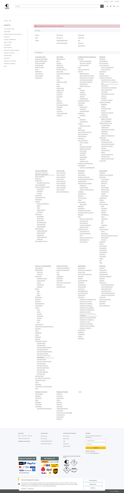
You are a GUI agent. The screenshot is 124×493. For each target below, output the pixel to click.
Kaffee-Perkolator (41, 233)
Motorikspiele (38, 71)
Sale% (80, 391)
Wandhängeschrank (83, 291)
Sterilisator (103, 239)
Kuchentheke (104, 92)
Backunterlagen (105, 187)
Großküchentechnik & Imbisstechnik (12, 34)
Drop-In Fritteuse (61, 175)
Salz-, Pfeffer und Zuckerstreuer (42, 378)
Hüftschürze (40, 272)
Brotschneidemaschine (85, 233)
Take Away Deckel (41, 345)
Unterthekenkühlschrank (107, 154)
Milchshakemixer (84, 223)
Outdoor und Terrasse (9, 53)
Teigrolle (103, 193)
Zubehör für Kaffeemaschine (87, 189)
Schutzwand (59, 96)
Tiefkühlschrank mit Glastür (108, 129)
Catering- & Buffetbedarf (10, 39)
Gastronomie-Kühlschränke (107, 144)
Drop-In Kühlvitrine (105, 69)
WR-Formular (60, 35)
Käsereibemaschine (84, 239)
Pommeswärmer (84, 84)
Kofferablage (38, 332)
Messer (103, 231)
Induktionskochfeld (84, 111)
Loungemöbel (60, 276)
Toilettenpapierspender (62, 408)
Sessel (58, 98)
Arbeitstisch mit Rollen (85, 312)
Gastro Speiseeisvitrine (106, 89)
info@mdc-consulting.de (24, 441)
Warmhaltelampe (41, 224)
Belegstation (104, 104)
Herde (79, 88)
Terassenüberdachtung (62, 105)
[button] (107, 6)
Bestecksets (38, 299)
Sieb (102, 223)
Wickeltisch (59, 419)
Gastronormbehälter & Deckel (42, 187)
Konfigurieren (93, 484)
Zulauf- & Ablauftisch (104, 305)
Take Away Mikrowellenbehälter (44, 351)
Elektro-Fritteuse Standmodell (87, 75)
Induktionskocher (82, 181)
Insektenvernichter (61, 287)
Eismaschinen (102, 71)
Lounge (58, 86)
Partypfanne (102, 242)
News (111, 1)
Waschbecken (102, 301)
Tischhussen (60, 111)
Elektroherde (83, 94)
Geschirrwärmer (39, 324)
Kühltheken (104, 98)
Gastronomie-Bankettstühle (63, 73)
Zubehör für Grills (84, 161)
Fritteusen (80, 71)
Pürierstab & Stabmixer (85, 225)
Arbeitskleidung (39, 270)
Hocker (58, 75)
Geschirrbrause (103, 272)
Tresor (36, 388)
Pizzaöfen (80, 123)
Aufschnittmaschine (84, 231)
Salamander (83, 155)
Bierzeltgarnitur (60, 67)
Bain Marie (80, 59)
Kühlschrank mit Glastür (107, 146)
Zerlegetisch (81, 332)
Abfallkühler (102, 59)
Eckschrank (80, 276)
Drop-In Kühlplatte (61, 181)
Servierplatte (40, 212)
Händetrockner (60, 398)
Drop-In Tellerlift (61, 189)
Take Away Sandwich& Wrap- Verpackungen (44, 356)
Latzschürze (40, 274)
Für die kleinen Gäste (9, 29)
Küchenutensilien (103, 204)
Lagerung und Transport (10, 61)
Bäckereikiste (104, 181)
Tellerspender (38, 199)
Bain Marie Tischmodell (85, 63)
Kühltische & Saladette (104, 102)
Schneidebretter (103, 252)
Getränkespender (39, 228)
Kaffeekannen (83, 185)
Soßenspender (81, 130)
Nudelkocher (81, 113)
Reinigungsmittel (61, 414)
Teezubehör (102, 254)
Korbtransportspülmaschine (108, 293)
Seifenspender (60, 417)
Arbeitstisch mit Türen (85, 321)
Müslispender (38, 195)
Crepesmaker (81, 173)
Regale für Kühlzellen (106, 119)
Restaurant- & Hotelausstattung (11, 50)
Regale (36, 400)
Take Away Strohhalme (42, 365)
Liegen (58, 274)
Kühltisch (103, 106)
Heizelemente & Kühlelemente (44, 408)
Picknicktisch (60, 92)
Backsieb (103, 185)
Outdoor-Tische (60, 90)
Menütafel (37, 339)
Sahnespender (102, 248)
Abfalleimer (59, 394)
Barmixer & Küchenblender (86, 219)
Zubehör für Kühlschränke (107, 158)
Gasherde (82, 96)
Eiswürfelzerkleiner (39, 303)
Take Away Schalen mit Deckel (44, 361)
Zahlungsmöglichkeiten (62, 40)
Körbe (38, 208)
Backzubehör (102, 177)
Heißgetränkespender (42, 230)
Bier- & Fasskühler (103, 63)
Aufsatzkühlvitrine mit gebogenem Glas (109, 82)
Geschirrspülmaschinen (107, 287)
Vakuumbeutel (83, 204)
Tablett (37, 382)
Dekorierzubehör (105, 189)
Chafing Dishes (38, 180)
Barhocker (59, 63)
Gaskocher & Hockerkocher (63, 270)
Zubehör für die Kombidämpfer (87, 167)
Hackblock (103, 212)
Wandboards (81, 338)
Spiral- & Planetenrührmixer (85, 132)
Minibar (103, 152)
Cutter (81, 235)
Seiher (102, 221)
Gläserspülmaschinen (106, 289)
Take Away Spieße (41, 363)
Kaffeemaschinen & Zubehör (85, 183)
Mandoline (102, 227)
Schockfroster (102, 160)
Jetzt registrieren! (95, 453)
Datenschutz (31, 488)
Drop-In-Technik (8, 42)
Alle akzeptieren (93, 480)
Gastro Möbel (7, 31)
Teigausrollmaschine (83, 134)
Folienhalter (102, 202)
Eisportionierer (103, 198)
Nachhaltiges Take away (41, 341)
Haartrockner (60, 396)
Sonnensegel (60, 280)
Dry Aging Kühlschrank (106, 142)
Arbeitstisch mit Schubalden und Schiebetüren (88, 314)
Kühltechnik (7, 37)
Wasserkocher (81, 208)
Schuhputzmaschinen (40, 380)
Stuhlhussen (60, 103)
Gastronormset (40, 189)
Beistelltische (60, 65)
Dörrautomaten (81, 175)
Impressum (23, 488)
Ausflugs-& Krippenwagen (41, 59)
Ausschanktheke (103, 61)
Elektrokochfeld (83, 107)
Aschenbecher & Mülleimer (63, 268)
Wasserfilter (102, 303)
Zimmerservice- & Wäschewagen (64, 412)
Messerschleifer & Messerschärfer (109, 235)
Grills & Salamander (83, 140)
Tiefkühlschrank (105, 127)
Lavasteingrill (83, 153)
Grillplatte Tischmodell (85, 148)
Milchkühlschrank (105, 150)
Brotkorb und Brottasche (43, 203)
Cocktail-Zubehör (41, 280)
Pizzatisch (103, 110)
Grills (58, 272)
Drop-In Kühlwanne (61, 187)
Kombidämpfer (81, 165)
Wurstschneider (83, 242)
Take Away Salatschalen (42, 353)
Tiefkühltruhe (104, 133)
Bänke (58, 61)
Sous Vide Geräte (82, 198)
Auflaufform (102, 173)
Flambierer (103, 210)
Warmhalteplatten (41, 226)
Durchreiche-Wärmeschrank (85, 274)
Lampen (37, 335)
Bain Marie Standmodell (85, 61)
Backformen (104, 183)
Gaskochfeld (83, 109)
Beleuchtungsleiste (39, 176)
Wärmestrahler (40, 220)
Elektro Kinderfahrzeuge (41, 61)
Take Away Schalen (41, 359)
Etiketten (101, 200)
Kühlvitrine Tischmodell (107, 100)
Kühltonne (103, 148)
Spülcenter (102, 278)
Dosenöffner (104, 208)
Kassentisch (38, 328)
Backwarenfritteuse (84, 73)
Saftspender (40, 239)
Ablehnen (93, 488)
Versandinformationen (62, 43)
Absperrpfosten (39, 268)
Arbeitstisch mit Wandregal (86, 324)
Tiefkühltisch (104, 114)
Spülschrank (102, 297)
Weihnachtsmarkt (82, 136)
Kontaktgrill (81, 191)
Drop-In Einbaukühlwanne (107, 67)
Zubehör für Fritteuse (85, 86)
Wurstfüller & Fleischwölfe (84, 210)
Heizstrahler (59, 284)
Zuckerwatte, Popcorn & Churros (86, 212)
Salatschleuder (103, 250)
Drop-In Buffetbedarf (40, 185)
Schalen (39, 312)
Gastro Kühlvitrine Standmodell (108, 87)
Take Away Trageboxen (42, 372)
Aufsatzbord (81, 282)
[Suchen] (102, 6)
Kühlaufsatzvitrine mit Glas (107, 94)
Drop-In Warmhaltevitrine (63, 191)
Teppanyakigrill (83, 157)
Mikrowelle (80, 214)
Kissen (58, 80)
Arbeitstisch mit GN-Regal (86, 305)
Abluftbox (80, 278)
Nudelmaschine (82, 193)
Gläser (38, 309)
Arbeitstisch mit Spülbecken (84, 270)
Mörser (103, 216)
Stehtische (59, 100)
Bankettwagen (40, 216)
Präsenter (37, 201)
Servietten (39, 318)
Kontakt (117, 1)
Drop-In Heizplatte (61, 177)
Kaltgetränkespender (42, 237)
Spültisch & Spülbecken (105, 299)
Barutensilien (38, 276)
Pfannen (101, 244)
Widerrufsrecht (81, 45)
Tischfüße (59, 109)
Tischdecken (60, 107)
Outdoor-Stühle (60, 88)
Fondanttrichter (105, 191)
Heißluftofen (83, 119)
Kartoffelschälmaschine (83, 100)
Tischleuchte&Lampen (62, 113)
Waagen (101, 258)
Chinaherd (82, 92)
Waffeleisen (81, 206)
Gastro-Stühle (60, 71)
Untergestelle (81, 334)
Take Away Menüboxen (42, 349)
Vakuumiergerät (82, 202)
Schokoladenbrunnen (40, 197)
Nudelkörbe (82, 115)
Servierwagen (38, 404)
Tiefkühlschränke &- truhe (105, 123)
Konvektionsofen (84, 121)
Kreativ (37, 69)
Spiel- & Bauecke (39, 73)
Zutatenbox (39, 287)
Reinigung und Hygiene (9, 63)
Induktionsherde (84, 98)
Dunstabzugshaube (82, 280)
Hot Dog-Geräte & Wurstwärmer (85, 179)
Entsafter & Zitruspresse (84, 177)
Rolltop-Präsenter (41, 210)
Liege (58, 84)
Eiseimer (39, 282)
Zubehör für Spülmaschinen (108, 295)
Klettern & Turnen (39, 67)
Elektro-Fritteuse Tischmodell (87, 77)
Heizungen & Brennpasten (43, 182)
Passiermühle (104, 219)
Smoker (80, 128)
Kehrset (58, 400)
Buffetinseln (38, 178)
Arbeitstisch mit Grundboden (87, 307)
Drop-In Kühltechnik (104, 65)
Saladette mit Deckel (106, 108)
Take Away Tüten (41, 374)
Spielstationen (38, 77)
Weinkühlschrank (105, 156)
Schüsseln (39, 314)
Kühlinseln (103, 96)
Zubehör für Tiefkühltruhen (107, 135)
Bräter (79, 67)
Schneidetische (81, 330)
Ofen (79, 117)
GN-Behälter (40, 191)
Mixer (79, 216)
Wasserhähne (60, 410)
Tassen (38, 320)
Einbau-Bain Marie (84, 65)
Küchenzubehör (8, 47)
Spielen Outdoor (39, 75)
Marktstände (60, 278)
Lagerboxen (38, 396)
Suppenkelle (104, 225)
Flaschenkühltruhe (105, 125)
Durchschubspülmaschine (107, 284)
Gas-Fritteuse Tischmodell (86, 82)
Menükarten (38, 337)
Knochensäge (81, 103)
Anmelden (95, 448)
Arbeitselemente (82, 284)
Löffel (38, 293)
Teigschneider (104, 196)
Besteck (37, 289)
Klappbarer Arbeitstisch (85, 328)
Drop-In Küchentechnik (83, 69)
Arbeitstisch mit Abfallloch (86, 303)
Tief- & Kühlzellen (103, 117)
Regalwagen (38, 402)
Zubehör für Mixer (84, 227)
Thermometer (102, 256)
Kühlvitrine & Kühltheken (105, 77)
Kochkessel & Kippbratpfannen (85, 163)
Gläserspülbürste (103, 274)
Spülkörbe (101, 280)
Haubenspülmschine (106, 291)
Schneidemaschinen (83, 229)
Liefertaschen (38, 398)
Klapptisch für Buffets (62, 82)
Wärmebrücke (40, 218)
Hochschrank (81, 289)
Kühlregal (101, 73)
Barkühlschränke (105, 140)
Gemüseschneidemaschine (86, 237)
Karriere (106, 1)
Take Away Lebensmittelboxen (44, 347)
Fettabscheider (103, 270)
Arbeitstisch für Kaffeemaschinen (88, 299)
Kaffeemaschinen (84, 187)
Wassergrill (82, 159)
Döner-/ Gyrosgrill (84, 142)
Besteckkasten (38, 297)
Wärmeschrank (81, 295)
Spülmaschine (102, 282)
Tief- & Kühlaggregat (106, 121)
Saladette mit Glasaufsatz (107, 112)
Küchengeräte (7, 45)
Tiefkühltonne (104, 131)
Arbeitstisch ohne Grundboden (87, 326)
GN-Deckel (39, 193)
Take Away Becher (41, 343)
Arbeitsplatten (81, 268)
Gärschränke (81, 138)
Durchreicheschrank (83, 293)
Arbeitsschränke (82, 287)
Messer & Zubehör (103, 229)
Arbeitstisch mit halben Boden (87, 309)
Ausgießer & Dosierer (42, 278)
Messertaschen (104, 237)
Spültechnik (7, 58)
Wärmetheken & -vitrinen (41, 241)
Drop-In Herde (60, 179)
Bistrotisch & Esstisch (62, 69)
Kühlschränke (102, 137)
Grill (81, 144)
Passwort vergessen (90, 451)
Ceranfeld (82, 90)
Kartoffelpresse (105, 214)
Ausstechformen (105, 179)
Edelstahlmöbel (7, 55)
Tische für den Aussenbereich (64, 282)
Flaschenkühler (38, 305)
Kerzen (37, 330)
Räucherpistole (103, 246)
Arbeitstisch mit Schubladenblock (88, 317)
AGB (79, 40)
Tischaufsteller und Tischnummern (43, 386)
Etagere (39, 205)
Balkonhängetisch (61, 59)
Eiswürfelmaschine (104, 75)
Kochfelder (80, 105)
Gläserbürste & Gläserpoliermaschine (44, 326)
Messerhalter (104, 233)
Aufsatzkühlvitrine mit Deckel (108, 80)
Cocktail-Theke (81, 272)
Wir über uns (60, 37)
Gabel (38, 291)
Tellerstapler (38, 384)
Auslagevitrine (104, 85)
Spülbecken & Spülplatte (105, 276)
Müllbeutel (59, 404)
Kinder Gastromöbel (40, 63)
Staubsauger (60, 406)
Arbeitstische (81, 297)
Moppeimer (59, 402)
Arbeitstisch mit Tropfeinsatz (87, 319)
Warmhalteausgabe (41, 222)
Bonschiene (38, 301)
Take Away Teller (41, 369)
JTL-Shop (116, 491)
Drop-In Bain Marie (61, 173)
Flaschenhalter (40, 284)
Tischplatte (59, 115)
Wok (100, 260)
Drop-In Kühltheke (61, 183)
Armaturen (102, 268)
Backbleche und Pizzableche (106, 175)
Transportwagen (39, 394)
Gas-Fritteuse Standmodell (86, 80)
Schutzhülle (59, 94)
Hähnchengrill (83, 151)
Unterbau (80, 336)
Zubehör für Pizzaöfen (85, 126)
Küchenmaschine (84, 221)
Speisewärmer (38, 214)
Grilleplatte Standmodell (85, 146)
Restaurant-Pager (39, 376)
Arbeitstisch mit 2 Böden (86, 301)
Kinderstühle (60, 77)
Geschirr (37, 307)
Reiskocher (80, 196)
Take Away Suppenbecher (43, 367)
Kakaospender (40, 235)
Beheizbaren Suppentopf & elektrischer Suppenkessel (41, 173)
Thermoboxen (38, 406)
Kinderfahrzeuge (39, 65)
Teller (38, 322)
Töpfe (100, 262)
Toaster (80, 200)
